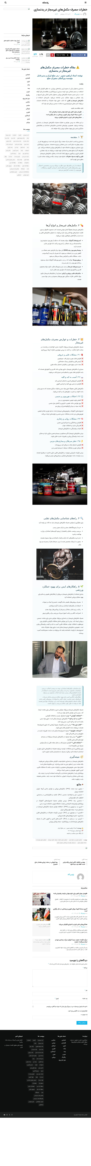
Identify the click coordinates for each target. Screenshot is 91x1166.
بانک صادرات (26, 141)
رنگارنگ (28, 95)
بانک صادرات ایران (17, 141)
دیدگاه (85, 968)
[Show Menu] (85, 2)
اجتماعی (28, 75)
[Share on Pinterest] (52, 55)
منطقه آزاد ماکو (17, 166)
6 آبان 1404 (68, 14)
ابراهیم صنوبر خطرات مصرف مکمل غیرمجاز (57, 840)
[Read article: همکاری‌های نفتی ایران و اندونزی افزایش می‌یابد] (41, 929)
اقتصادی (28, 78)
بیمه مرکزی (10, 147)
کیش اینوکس (26, 175)
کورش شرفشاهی (13, 172)
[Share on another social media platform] (48, 55)
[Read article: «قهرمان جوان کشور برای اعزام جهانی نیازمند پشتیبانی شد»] (41, 899)
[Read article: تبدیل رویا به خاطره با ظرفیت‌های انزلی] (25, 43)
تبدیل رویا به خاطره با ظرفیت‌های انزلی (12, 41)
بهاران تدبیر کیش (18, 144)
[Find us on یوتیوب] (4, 1115)
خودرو (28, 92)
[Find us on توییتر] (9, 1115)
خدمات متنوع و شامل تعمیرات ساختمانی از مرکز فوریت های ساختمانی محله (12, 50)
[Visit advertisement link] (59, 850)
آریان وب (76, 1115)
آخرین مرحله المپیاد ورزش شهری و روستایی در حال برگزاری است (64, 115)
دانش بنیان (8, 150)
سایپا (19, 153)
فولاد (5, 156)
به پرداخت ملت (9, 144)
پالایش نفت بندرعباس (14, 169)
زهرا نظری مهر (26, 153)
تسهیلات (27, 150)
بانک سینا (7, 138)
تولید (22, 150)
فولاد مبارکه (19, 159)
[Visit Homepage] (45, 2)
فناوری (28, 112)
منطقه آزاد (20, 163)
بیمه (29, 88)
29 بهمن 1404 (76, 896)
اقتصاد (19, 135)
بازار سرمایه (8, 135)
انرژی (28, 82)
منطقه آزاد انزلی (25, 166)
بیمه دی (16, 147)
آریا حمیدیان (26, 135)
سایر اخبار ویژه (26, 99)
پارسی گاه (77, 14)
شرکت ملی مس (25, 156)
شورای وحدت (17, 156)
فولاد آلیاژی (26, 159)
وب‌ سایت (84, 998)
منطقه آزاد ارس (13, 163)
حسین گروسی (15, 150)
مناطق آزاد (27, 163)
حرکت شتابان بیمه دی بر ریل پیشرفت (13, 58)
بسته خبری (26, 144)
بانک (28, 85)
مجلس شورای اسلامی (10, 159)
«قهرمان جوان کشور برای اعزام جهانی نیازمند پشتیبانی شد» (65, 112)
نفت (28, 169)
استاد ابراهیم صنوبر (82, 843)
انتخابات (14, 135)
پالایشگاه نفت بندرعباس (24, 172)
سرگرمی (28, 102)
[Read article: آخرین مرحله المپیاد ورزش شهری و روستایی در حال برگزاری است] (41, 914)
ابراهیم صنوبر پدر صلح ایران (75, 840)
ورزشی (62, 14)
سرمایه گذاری (13, 153)
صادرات (10, 156)
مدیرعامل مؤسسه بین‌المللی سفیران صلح (66, 843)
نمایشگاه (23, 169)
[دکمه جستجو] (5, 2)
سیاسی (28, 105)
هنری (28, 119)
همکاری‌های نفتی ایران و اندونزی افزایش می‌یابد (68, 117)
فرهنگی (28, 109)
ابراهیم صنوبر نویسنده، (41, 840)
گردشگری (27, 116)
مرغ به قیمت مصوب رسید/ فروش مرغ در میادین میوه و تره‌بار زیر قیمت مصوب (71, 941)
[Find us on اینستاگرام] (7, 1115)
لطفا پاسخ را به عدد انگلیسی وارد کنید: (77, 1011)
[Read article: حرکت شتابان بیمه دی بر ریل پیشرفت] (25, 60)
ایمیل (56, 999)
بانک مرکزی (8, 141)
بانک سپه (13, 138)
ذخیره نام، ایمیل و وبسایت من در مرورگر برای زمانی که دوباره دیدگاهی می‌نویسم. (66, 1006)
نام (86, 990)
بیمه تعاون (22, 147)
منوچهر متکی (9, 166)
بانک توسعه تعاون (20, 138)
